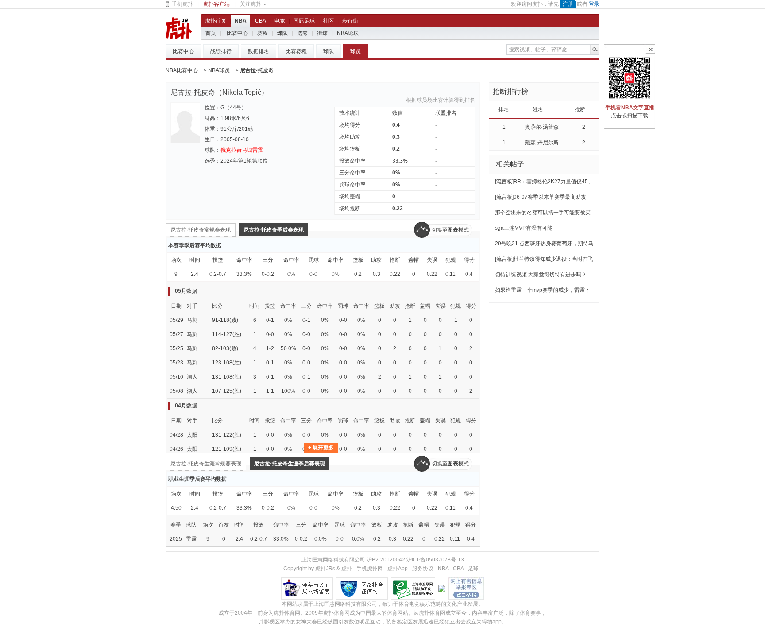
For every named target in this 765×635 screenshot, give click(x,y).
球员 (355, 51)
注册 (568, 4)
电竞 (279, 21)
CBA (260, 21)
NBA (241, 21)
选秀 (302, 33)
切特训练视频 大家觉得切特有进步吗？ (541, 274)
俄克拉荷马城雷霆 (241, 150)
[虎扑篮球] (179, 28)
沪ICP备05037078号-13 (435, 560)
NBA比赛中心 (182, 70)
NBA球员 (219, 70)
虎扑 (346, 568)
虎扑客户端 (216, 4)
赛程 (262, 33)
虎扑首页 (215, 21)
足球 (473, 568)
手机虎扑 (182, 4)
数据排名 (258, 51)
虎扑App (397, 568)
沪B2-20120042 (386, 560)
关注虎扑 (250, 4)
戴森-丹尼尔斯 (542, 142)
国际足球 (304, 21)
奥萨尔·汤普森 (542, 127)
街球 (322, 33)
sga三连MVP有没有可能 (523, 228)
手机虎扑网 (369, 568)
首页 (210, 33)
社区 (328, 21)
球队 (282, 33)
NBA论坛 (348, 33)
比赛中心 (237, 33)
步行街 (350, 21)
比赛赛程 (296, 51)
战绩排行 (221, 51)
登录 (594, 4)
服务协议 (422, 568)
